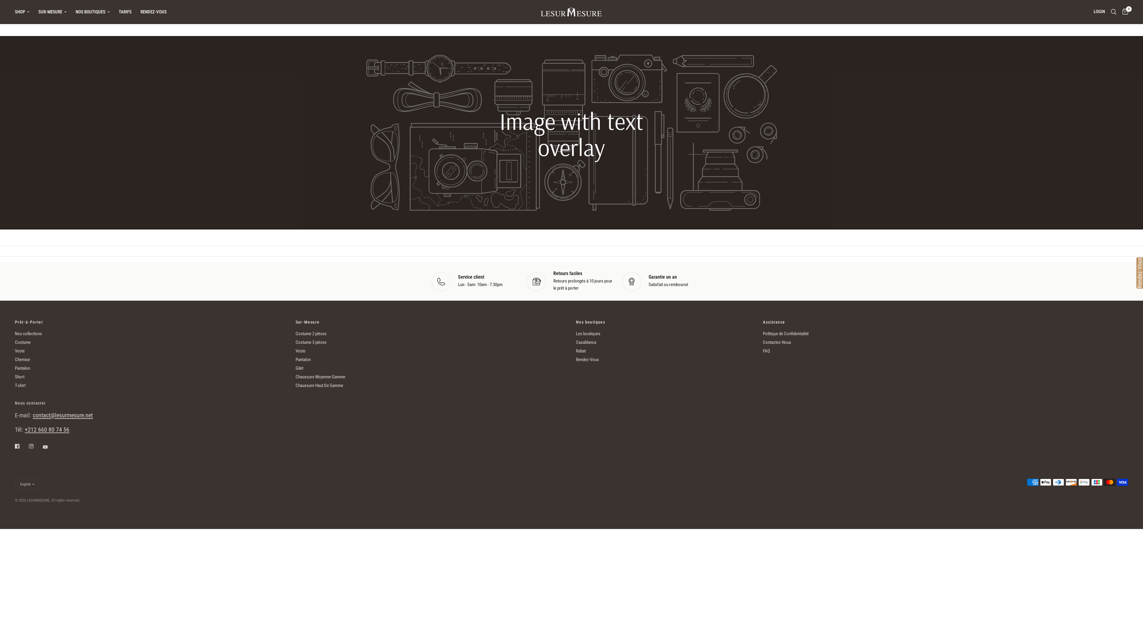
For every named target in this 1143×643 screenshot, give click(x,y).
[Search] (1113, 12)
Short (19, 377)
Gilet (299, 368)
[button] (571, 198)
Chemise (22, 359)
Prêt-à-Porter (29, 322)
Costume (23, 342)
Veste (20, 351)
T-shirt (20, 385)
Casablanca (586, 342)
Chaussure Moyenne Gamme (320, 377)
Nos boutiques (90, 12)
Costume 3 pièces (311, 342)
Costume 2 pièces (311, 333)
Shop (20, 12)
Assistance (774, 322)
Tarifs (125, 12)
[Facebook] (21, 446)
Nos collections (28, 333)
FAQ (766, 351)
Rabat (581, 351)
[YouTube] (49, 446)
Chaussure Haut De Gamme (319, 385)
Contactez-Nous (777, 342)
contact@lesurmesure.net (63, 415)
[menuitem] (24, 11)
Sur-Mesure (50, 12)
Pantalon (22, 368)
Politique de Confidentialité (786, 333)
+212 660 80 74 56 (47, 429)
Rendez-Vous (153, 12)
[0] (1123, 12)
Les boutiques (588, 333)
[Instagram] (35, 446)
